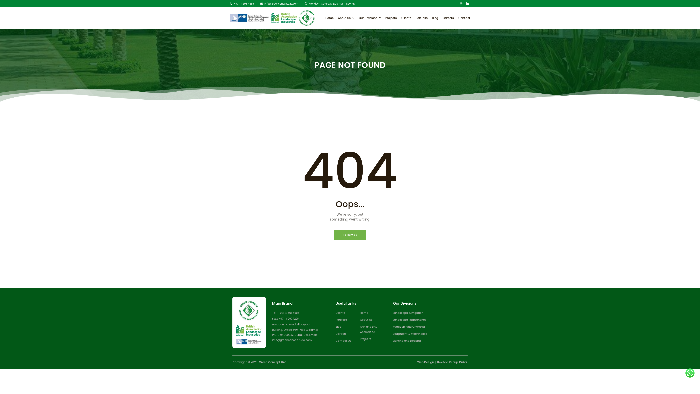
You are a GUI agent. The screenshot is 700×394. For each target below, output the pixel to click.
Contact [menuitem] (464, 18)
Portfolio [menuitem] (422, 18)
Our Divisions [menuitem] (368, 18)
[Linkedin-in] (467, 3)
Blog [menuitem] (435, 18)
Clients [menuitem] (406, 18)
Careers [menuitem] (448, 18)
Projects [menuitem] (391, 18)
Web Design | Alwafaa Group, (437, 362)
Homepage (350, 234)
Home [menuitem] (329, 18)
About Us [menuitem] (344, 18)
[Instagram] (461, 3)
